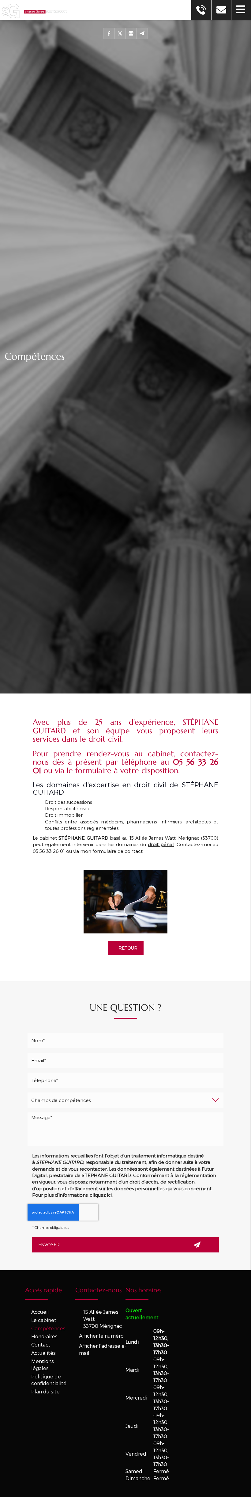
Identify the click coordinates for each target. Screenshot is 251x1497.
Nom (125, 1028)
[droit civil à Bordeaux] (125, 901)
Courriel (125, 1048)
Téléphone (125, 1068)
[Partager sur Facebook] (108, 33)
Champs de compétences (125, 1088)
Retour (127, 948)
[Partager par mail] (142, 33)
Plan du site (45, 1391)
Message (125, 1108)
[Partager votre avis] (131, 33)
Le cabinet (43, 1320)
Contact (41, 1344)
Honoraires (44, 1336)
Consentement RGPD (125, 1146)
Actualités (43, 1353)
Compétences (48, 1328)
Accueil (40, 1312)
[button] (241, 10)
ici (109, 1195)
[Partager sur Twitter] (120, 33)
